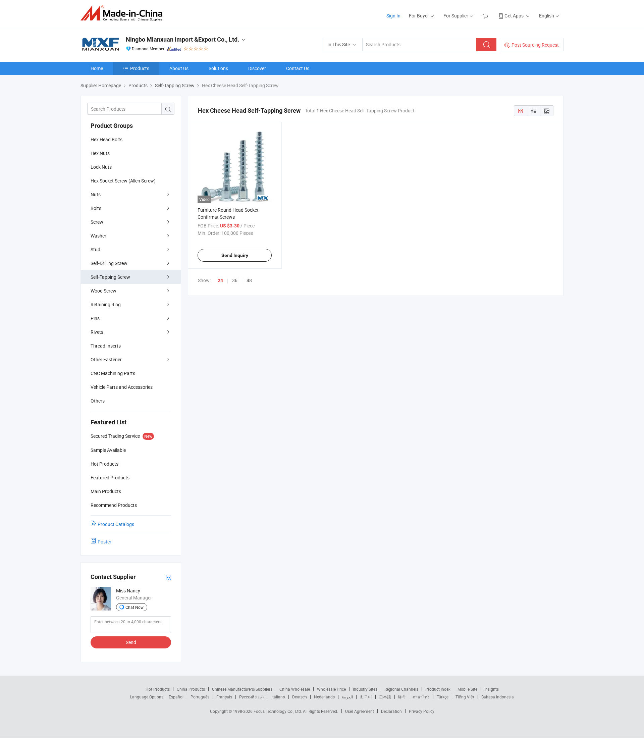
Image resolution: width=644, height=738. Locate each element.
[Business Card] (168, 577)
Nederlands (324, 696)
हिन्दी (402, 696)
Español (176, 696)
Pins (95, 318)
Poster (104, 541)
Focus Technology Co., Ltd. (278, 711)
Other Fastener (106, 359)
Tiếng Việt (464, 696)
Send (131, 642)
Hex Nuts (100, 153)
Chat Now (134, 607)
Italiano (278, 696)
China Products (191, 689)
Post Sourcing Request (535, 45)
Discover (257, 68)
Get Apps (514, 15)
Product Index (437, 689)
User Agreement (359, 711)
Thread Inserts (106, 345)
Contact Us (297, 68)
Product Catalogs (116, 524)
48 (249, 280)
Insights (491, 689)
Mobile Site (467, 689)
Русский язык (251, 696)
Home (97, 68)
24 (220, 280)
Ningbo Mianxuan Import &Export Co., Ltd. (182, 39)
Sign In (393, 15)
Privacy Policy (421, 711)
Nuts (96, 194)
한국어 (366, 696)
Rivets (97, 332)
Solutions (218, 68)
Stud (95, 249)
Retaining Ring (106, 304)
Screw (97, 222)
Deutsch (299, 696)
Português (200, 696)
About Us (179, 68)
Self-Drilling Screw (109, 263)
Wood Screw (103, 290)
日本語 (385, 696)
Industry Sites (365, 689)
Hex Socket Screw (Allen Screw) (123, 180)
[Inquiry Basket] (486, 15)
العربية (347, 696)
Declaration (391, 711)
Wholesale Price (331, 689)
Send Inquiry (234, 255)
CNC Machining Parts (113, 373)
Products (139, 68)
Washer (98, 235)
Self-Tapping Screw (110, 277)
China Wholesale (294, 689)
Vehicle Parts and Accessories (122, 387)
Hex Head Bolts (106, 139)
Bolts (96, 208)
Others (98, 401)
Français (224, 696)
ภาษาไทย (421, 696)
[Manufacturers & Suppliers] (123, 13)
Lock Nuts (101, 167)
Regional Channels (401, 689)
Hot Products (158, 689)
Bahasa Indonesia (497, 696)
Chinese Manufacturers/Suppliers (242, 689)
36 (234, 280)
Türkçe (442, 696)
